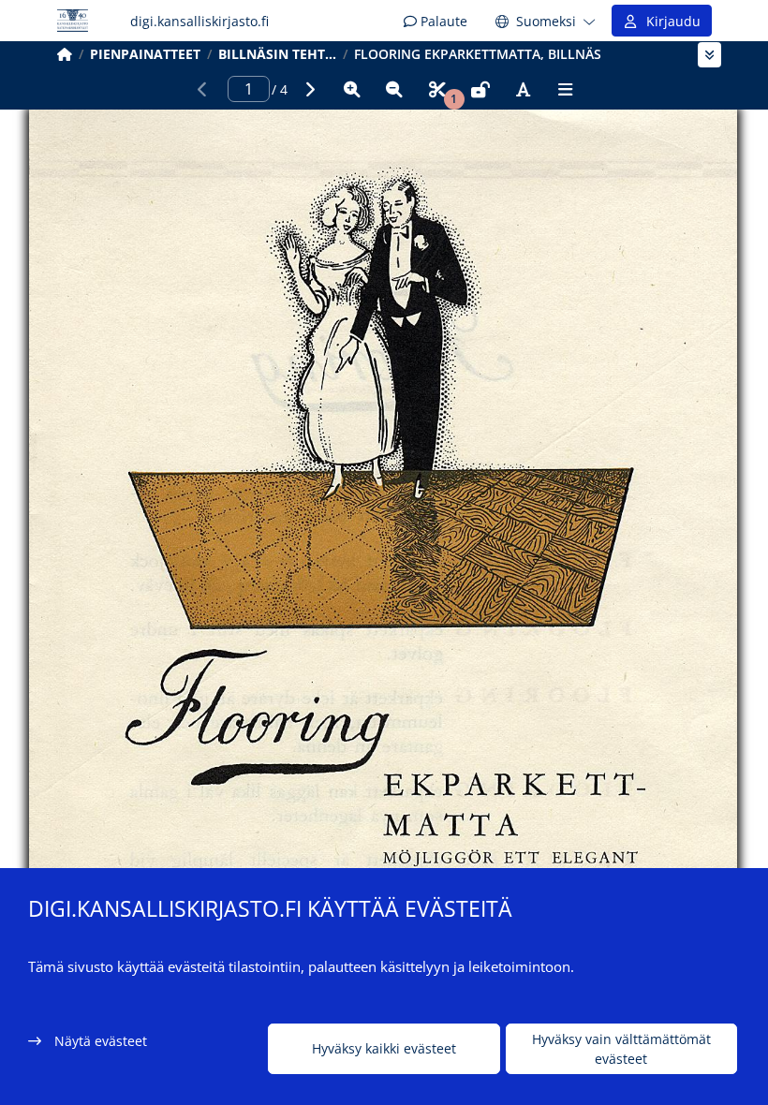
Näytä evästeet (100, 1041)
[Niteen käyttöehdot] (480, 89)
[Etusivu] (64, 54)
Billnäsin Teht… (277, 54)
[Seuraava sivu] (309, 89)
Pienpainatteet (145, 54)
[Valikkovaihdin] (709, 54)
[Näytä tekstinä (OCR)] (522, 89)
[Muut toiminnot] (565, 89)
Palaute (442, 21)
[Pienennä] (394, 89)
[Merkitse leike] (437, 89)
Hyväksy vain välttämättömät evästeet (621, 1049)
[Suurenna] (352, 89)
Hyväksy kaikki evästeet (384, 1048)
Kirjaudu (670, 21)
